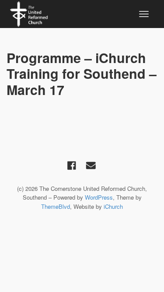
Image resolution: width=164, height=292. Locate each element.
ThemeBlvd (55, 206)
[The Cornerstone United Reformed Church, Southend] (29, 12)
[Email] (91, 164)
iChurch (113, 206)
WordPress (99, 197)
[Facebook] (71, 164)
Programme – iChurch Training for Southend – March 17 (82, 73)
